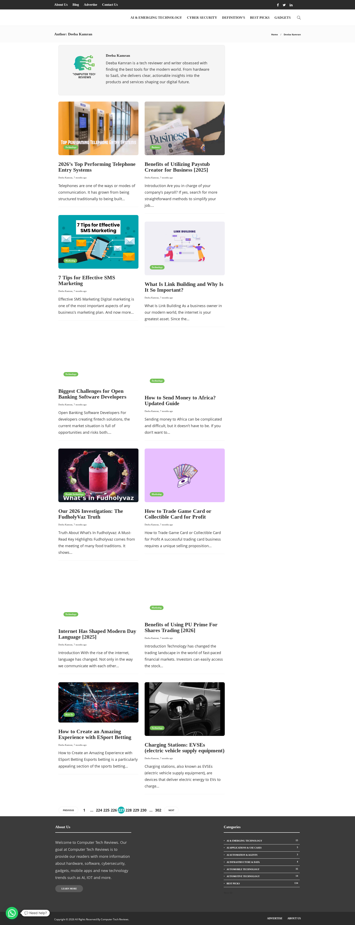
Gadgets (282, 17)
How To (69, 714)
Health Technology (74, 494)
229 (136, 810)
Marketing (70, 260)
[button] (12, 913)
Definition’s (233, 17)
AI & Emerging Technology (156, 17)
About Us (61, 4)
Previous (68, 810)
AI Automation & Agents (262, 854)
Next (171, 810)
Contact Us (110, 4)
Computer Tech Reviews (114, 919)
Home (274, 34)
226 (114, 810)
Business (156, 147)
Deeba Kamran (65, 177)
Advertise (90, 4)
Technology (70, 147)
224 (99, 810)
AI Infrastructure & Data (262, 861)
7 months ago (80, 177)
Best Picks (260, 17)
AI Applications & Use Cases (262, 847)
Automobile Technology (262, 869)
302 (158, 810)
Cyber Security (202, 17)
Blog (76, 4)
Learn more (69, 888)
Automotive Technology (262, 876)
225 (106, 810)
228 (129, 810)
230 (143, 810)
